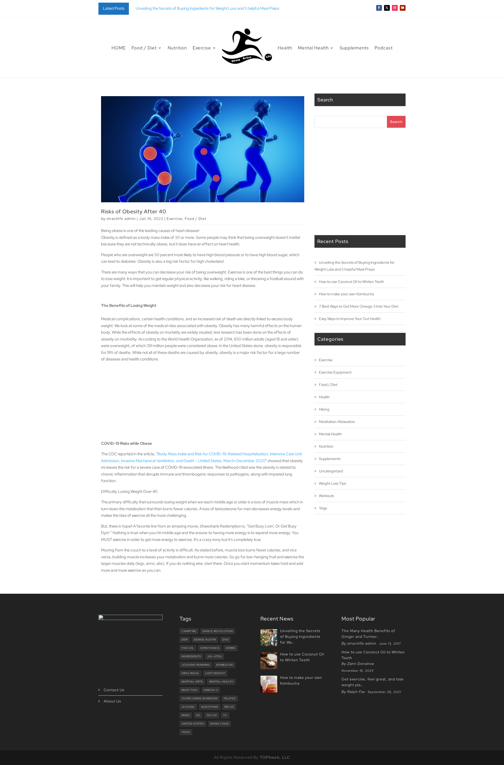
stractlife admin (121, 218)
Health (285, 48)
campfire (189, 631)
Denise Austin (205, 639)
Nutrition (177, 48)
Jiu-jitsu (214, 656)
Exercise (202, 48)
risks (186, 715)
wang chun (219, 723)
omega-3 (211, 690)
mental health (221, 681)
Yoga (323, 508)
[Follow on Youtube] (403, 8)
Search (396, 122)
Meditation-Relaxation (337, 421)
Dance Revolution (218, 631)
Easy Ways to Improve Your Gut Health (350, 318)
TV (225, 715)
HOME (119, 48)
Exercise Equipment (335, 372)
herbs (230, 648)
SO (198, 715)
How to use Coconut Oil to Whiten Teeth (351, 281)
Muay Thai (189, 690)
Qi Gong (188, 707)
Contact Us (114, 690)
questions (209, 707)
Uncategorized (331, 471)
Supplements (354, 48)
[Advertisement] (202, 403)
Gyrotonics (209, 648)
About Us (112, 701)
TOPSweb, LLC (275, 757)
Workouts (326, 495)
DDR (185, 639)
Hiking (324, 409)
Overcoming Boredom (200, 698)
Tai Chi (212, 715)
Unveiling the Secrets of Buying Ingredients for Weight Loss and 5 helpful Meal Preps (207, 8)
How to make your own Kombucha (346, 294)
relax (229, 707)
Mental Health (313, 48)
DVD (225, 639)
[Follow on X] (387, 8)
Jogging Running (196, 664)
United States (193, 723)
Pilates (230, 698)
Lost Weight (215, 673)
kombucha (224, 664)
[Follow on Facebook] (379, 8)
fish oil (188, 648)
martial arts (192, 681)
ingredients (191, 656)
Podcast (384, 48)
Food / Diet (144, 48)
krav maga (190, 673)
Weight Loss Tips (332, 483)
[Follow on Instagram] (395, 8)
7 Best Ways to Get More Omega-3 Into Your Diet (358, 306)
